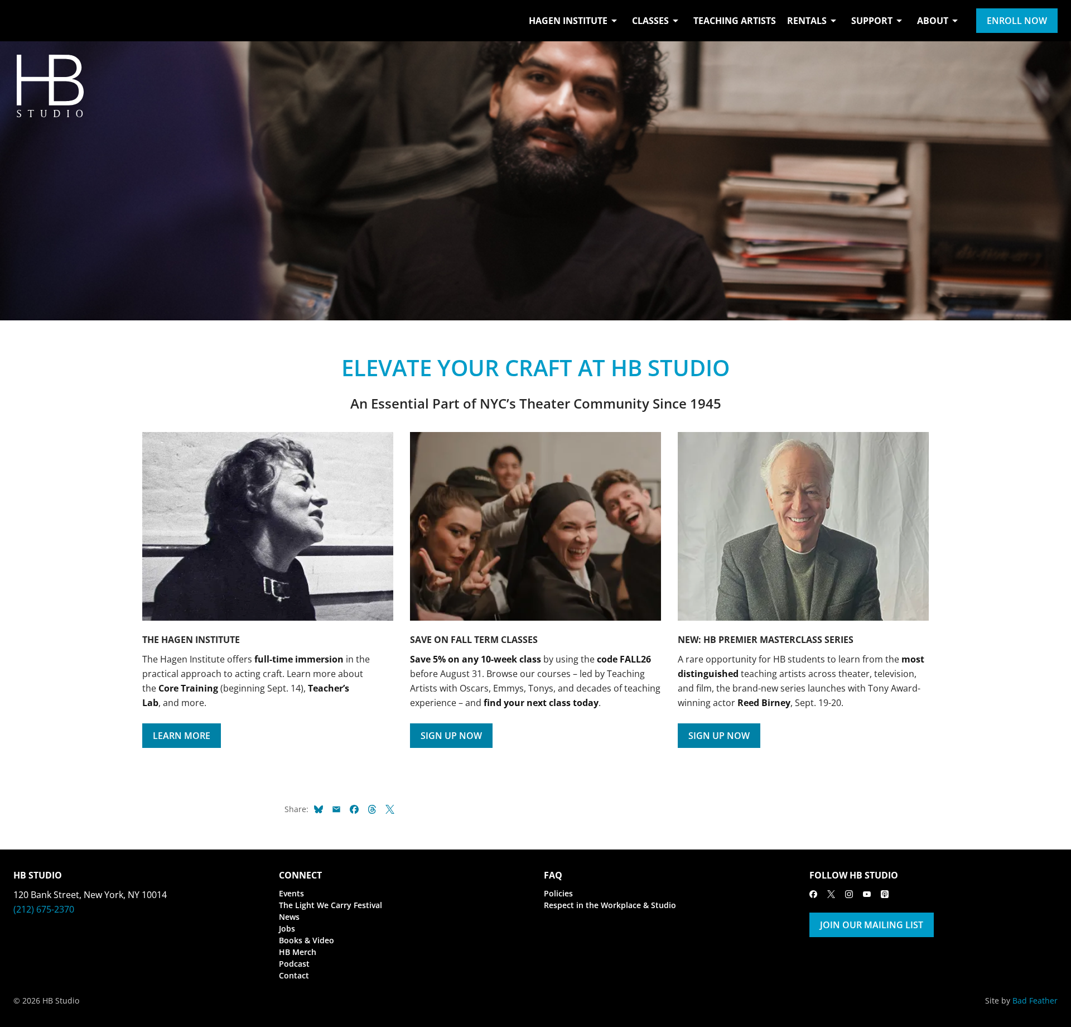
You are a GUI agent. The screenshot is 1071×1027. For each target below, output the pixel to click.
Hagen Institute (568, 21)
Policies (558, 893)
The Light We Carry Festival (330, 905)
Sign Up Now (451, 736)
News (289, 916)
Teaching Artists (734, 21)
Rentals (807, 21)
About (932, 21)
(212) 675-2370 (43, 909)
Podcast (294, 963)
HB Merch (297, 952)
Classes (650, 21)
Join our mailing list (871, 925)
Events (291, 893)
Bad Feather (1035, 1000)
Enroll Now (1017, 21)
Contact (294, 975)
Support (872, 21)
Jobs (287, 928)
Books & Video (306, 940)
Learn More (181, 736)
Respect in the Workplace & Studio (610, 905)
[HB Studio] (24, 20)
